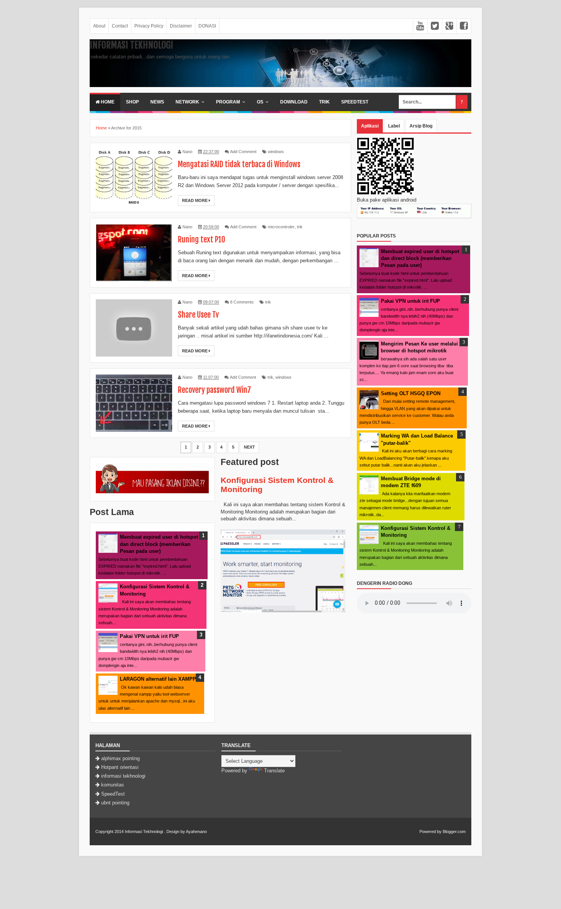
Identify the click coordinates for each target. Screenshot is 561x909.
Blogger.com (454, 831)
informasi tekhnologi (123, 776)
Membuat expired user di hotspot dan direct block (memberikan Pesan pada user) (159, 544)
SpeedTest (354, 102)
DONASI (207, 26)
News (157, 102)
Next (249, 447)
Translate (274, 770)
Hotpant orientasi (120, 767)
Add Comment (243, 151)
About (99, 26)
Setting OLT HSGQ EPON (410, 393)
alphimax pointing (120, 758)
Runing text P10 (201, 239)
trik (300, 226)
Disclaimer (181, 26)
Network (187, 102)
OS (260, 102)
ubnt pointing (115, 803)
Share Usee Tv (198, 315)
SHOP (132, 102)
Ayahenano (196, 831)
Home (107, 102)
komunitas (112, 785)
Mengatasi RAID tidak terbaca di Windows (239, 164)
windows (276, 151)
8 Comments (242, 302)
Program (228, 102)
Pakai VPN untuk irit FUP (149, 636)
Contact (120, 26)
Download (294, 102)
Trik (324, 102)
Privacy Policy (148, 26)
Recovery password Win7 (214, 390)
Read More (195, 200)
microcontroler (281, 226)
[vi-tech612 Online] (152, 491)
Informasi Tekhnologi (131, 45)
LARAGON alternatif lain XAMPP (158, 679)
